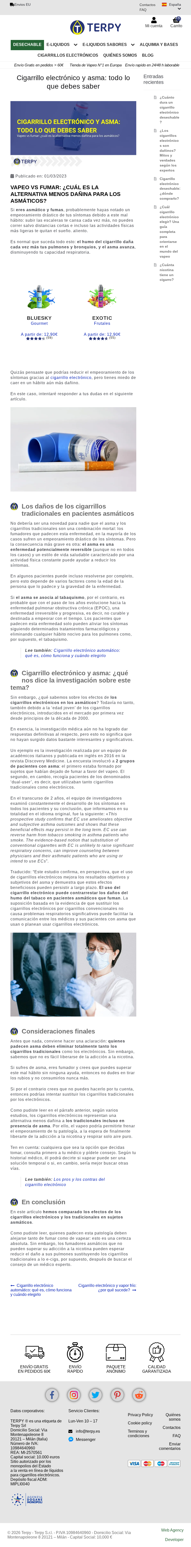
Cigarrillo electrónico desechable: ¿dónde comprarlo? (170, 188)
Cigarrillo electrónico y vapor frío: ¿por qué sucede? (107, 1287)
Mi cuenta (153, 26)
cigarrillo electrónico (71, 377)
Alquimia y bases (159, 44)
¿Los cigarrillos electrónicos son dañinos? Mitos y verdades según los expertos (169, 150)
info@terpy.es (88, 1431)
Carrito (176, 22)
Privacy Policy (140, 1415)
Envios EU (22, 4)
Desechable (27, 44)
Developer (174, 1540)
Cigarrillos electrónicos (68, 55)
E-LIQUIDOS (58, 44)
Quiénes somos (120, 55)
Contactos (147, 5)
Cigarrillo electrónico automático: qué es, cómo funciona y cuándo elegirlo (41, 1290)
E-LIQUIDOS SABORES (105, 44)
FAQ (143, 10)
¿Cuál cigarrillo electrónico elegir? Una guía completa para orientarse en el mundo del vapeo (169, 231)
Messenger (86, 1439)
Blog (147, 55)
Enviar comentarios (170, 1446)
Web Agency (172, 1530)
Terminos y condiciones (138, 1433)
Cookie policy (140, 1423)
